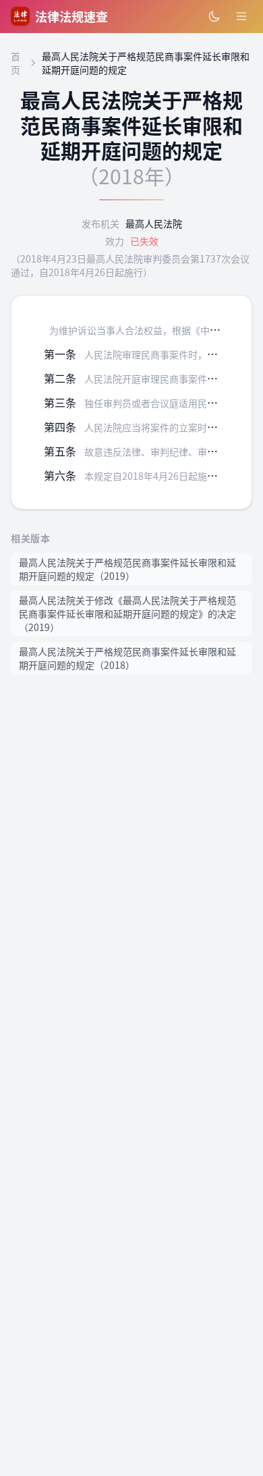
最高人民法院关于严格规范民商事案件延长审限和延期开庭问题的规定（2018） (127, 658)
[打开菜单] (241, 16)
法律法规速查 (71, 16)
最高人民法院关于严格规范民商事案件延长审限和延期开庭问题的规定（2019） (127, 568)
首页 (15, 62)
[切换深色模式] (214, 16)
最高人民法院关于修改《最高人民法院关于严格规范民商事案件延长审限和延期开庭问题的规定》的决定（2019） (127, 613)
